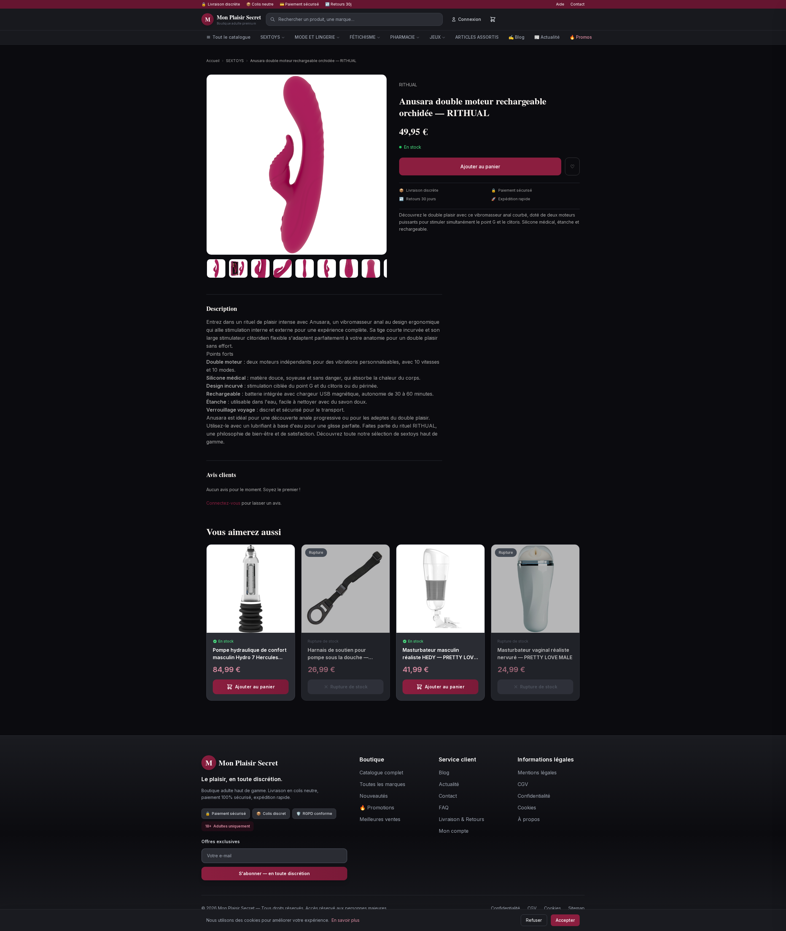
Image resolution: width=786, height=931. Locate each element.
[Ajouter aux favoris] (292, 554)
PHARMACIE (402, 37)
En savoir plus (346, 920)
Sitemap (576, 908)
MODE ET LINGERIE (315, 37)
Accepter (565, 920)
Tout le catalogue (231, 37)
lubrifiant (261, 426)
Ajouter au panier (480, 166)
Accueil (213, 60)
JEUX (435, 37)
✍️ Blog (516, 37)
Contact (577, 4)
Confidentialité (505, 908)
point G (304, 386)
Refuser (534, 920)
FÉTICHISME (362, 37)
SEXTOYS (270, 37)
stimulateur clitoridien (244, 338)
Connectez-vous (223, 503)
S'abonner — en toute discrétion (274, 873)
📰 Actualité (547, 37)
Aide (560, 4)
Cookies (552, 908)
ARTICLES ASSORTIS (477, 37)
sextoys (409, 434)
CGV (532, 908)
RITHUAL (408, 84)
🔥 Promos (581, 37)
